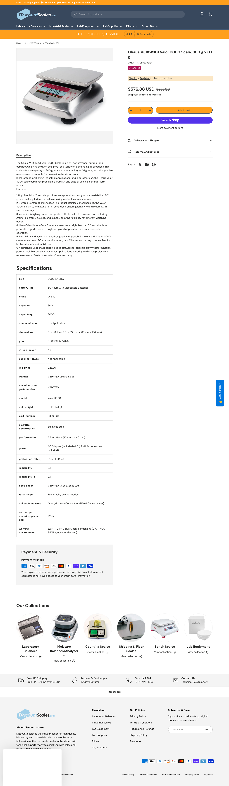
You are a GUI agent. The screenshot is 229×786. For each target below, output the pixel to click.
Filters (130, 26)
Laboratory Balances (29, 26)
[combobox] (128, 14)
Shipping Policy (138, 735)
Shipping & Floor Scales (131, 649)
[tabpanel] (64, 209)
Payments (135, 741)
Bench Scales (165, 647)
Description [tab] (23, 155)
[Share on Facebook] (146, 164)
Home (18, 43)
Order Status (150, 26)
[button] (210, 14)
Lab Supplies (111, 26)
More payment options (170, 127)
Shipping (132, 94)
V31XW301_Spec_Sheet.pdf (64, 485)
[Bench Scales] (165, 628)
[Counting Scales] (98, 628)
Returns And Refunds (142, 728)
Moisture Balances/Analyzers (64, 651)
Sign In (133, 78)
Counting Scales (97, 647)
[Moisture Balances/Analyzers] (64, 628)
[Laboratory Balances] (31, 628)
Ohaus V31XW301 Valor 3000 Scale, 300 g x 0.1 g (43, 43)
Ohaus (131, 62)
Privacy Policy (138, 716)
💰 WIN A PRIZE (220, 393)
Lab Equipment (86, 26)
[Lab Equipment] (198, 628)
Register (145, 78)
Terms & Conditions (141, 722)
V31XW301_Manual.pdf (61, 376)
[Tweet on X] (140, 164)
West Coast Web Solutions (61, 774)
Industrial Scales (59, 26)
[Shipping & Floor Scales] (131, 628)
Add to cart (184, 110)
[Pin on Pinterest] (153, 164)
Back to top (114, 691)
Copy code (145, 34)
